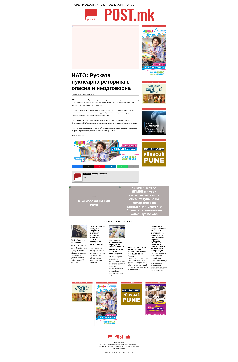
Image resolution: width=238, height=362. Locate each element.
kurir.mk (81, 135)
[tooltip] (77, 166)
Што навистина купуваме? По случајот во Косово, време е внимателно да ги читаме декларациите (116, 246)
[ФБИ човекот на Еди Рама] (94, 201)
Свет (84, 94)
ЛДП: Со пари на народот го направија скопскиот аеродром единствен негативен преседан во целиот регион (97, 235)
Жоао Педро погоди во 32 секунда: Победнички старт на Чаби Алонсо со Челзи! (138, 251)
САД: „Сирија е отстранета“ (78, 241)
